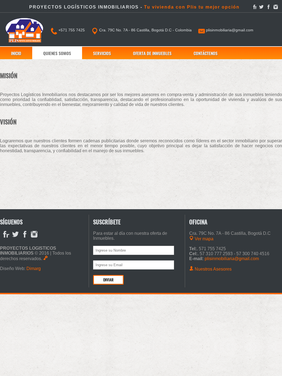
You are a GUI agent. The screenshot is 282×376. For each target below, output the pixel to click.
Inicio (16, 53)
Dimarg (33, 268)
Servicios (102, 53)
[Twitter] (261, 7)
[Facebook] (268, 7)
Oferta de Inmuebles (152, 53)
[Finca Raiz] (254, 7)
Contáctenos (206, 53)
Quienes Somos (57, 53)
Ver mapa (203, 238)
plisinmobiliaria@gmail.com (229, 30)
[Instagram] (275, 7)
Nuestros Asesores (213, 269)
